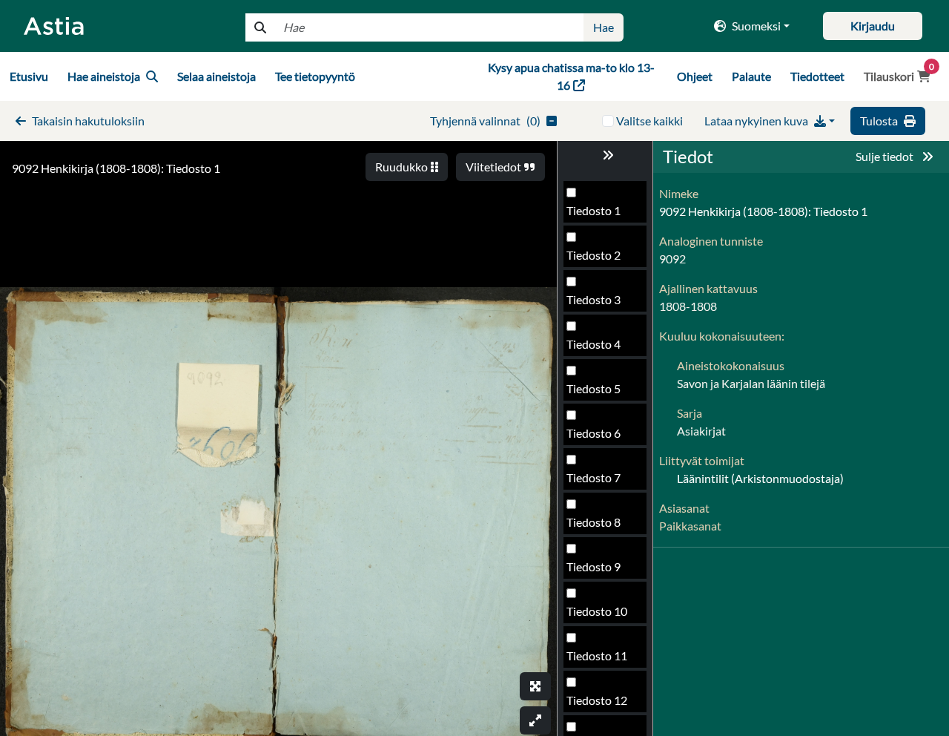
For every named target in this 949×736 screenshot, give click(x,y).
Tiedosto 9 (593, 566)
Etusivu (29, 76)
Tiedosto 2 (593, 255)
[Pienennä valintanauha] (605, 155)
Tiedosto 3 (593, 299)
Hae (603, 27)
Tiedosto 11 (596, 655)
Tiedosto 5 (593, 388)
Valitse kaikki (649, 121)
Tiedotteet (817, 76)
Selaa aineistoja (216, 76)
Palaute (751, 76)
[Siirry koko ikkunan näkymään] (535, 686)
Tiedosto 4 (593, 344)
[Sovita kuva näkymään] (535, 720)
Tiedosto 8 (593, 522)
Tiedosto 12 (596, 700)
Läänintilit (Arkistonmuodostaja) (760, 478)
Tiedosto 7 (593, 477)
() (485, 121)
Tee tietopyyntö (315, 76)
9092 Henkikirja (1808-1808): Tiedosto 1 (116, 168)
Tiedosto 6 (593, 433)
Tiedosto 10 (596, 611)
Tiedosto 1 (593, 210)
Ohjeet (694, 76)
